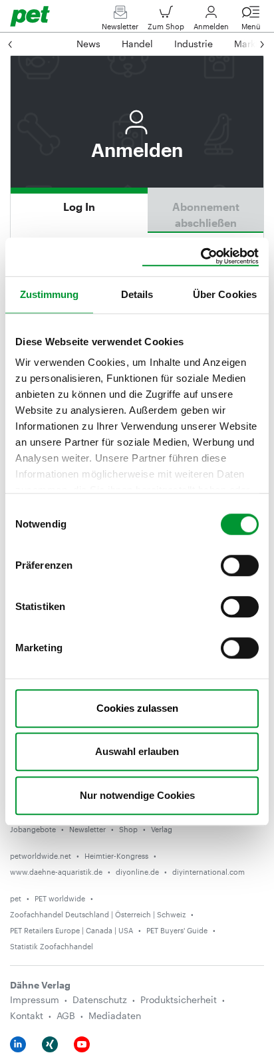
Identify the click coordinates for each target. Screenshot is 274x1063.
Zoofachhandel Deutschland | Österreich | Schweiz (98, 914)
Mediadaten (114, 1015)
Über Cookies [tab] (225, 294)
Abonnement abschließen (205, 214)
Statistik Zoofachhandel (51, 946)
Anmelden (211, 26)
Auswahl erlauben (137, 751)
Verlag (161, 829)
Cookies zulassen (137, 708)
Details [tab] (137, 294)
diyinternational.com (208, 871)
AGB (66, 1015)
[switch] (240, 565)
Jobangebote (33, 829)
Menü (251, 26)
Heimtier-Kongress (116, 855)
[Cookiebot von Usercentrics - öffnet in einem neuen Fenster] (200, 256)
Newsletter (120, 26)
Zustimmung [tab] (49, 294)
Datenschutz (99, 999)
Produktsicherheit (178, 999)
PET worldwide (60, 898)
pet (15, 898)
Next (249, 44)
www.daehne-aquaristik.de (56, 871)
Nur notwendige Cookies (137, 795)
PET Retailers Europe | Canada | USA (71, 930)
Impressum (34, 999)
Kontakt (26, 1015)
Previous (23, 44)
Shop (128, 829)
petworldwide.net (40, 855)
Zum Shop (166, 26)
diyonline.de (137, 871)
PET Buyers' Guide (176, 930)
